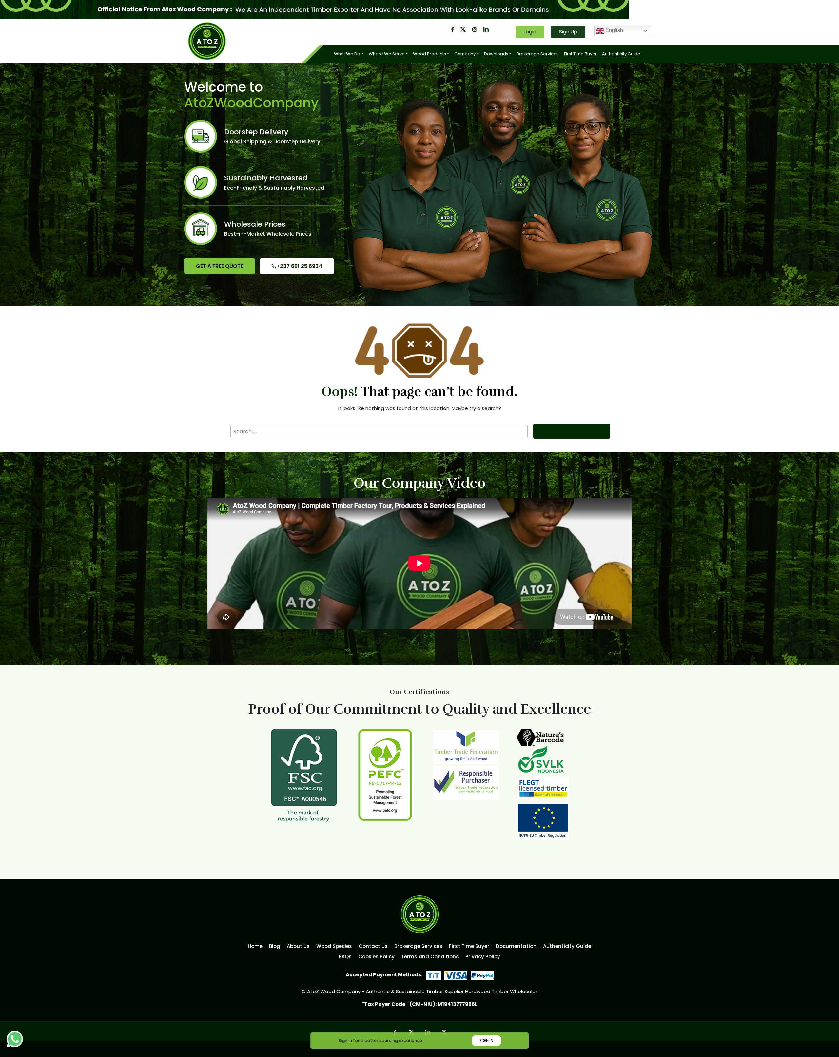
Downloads (496, 54)
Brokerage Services (538, 54)
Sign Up (568, 31)
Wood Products (429, 54)
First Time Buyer (580, 54)
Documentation (516, 946)
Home (255, 946)
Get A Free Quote (219, 266)
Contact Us (373, 946)
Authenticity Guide (621, 54)
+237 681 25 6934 (299, 266)
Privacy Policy (482, 956)
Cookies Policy (376, 956)
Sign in (486, 1040)
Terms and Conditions (430, 956)
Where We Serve (387, 54)
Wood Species (334, 946)
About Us (298, 946)
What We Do (347, 54)
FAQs (345, 956)
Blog (274, 946)
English (613, 30)
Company (465, 54)
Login (530, 31)
